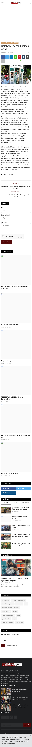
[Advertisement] (16, 17)
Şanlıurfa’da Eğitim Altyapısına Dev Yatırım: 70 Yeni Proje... (21, 535)
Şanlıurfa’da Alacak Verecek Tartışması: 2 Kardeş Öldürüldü (16, 187)
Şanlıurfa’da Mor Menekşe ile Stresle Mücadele (19, 690)
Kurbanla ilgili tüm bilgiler (9, 473)
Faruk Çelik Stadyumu (7, 623)
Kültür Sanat (5, 42)
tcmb (26, 604)
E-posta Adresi (5, 215)
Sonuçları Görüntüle (12, 645)
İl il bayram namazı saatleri (10, 325)
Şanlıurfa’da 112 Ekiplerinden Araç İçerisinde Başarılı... (15, 579)
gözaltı (18, 615)
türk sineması (5, 600)
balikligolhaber (14, 42)
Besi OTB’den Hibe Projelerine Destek (21, 526)
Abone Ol (26, 725)
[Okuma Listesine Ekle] (3, 61)
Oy (3, 645)
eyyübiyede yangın (7, 608)
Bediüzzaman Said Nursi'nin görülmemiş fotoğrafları (14, 287)
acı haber (16, 608)
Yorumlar (5, 203)
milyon (14, 619)
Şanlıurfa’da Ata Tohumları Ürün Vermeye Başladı (21, 544)
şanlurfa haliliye (6, 619)
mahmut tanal (18, 604)
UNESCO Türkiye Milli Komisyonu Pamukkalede (12, 398)
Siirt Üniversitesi (6, 611)
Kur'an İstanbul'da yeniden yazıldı (19, 517)
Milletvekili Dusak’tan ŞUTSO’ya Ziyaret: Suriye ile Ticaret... (20, 698)
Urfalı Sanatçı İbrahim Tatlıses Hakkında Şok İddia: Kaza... (20, 706)
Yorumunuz (4, 222)
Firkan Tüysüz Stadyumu (8, 615)
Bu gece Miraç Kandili (8, 361)
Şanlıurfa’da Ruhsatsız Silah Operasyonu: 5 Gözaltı (16, 196)
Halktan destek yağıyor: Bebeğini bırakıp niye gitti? (15, 436)
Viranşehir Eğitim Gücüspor (18, 600)
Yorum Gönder (7, 242)
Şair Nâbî (11, 174)
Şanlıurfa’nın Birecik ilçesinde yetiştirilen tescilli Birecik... (20, 508)
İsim (2, 208)
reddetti (15, 611)
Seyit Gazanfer (19, 623)
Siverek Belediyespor (7, 604)
